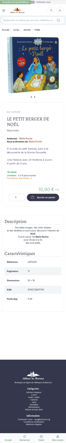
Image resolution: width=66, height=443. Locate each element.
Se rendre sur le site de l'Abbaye (15, 2)
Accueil (5, 29)
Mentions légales (34, 424)
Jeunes (27, 29)
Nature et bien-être (34, 409)
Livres (16, 29)
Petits (37, 29)
